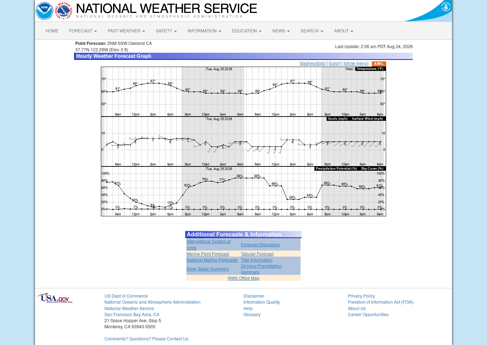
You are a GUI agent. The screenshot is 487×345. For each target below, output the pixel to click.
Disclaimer (254, 296)
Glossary (252, 314)
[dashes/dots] (312, 63)
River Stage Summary (207, 269)
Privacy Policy (361, 296)
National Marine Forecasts (211, 260)
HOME (52, 30)
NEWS (279, 30)
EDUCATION (245, 30)
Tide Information (256, 260)
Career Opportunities (368, 314)
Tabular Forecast (257, 254)
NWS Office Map (244, 278)
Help (248, 308)
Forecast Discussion (260, 244)
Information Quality (262, 302)
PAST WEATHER (125, 30)
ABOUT (342, 30)
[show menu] (356, 63)
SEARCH (310, 30)
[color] (334, 63)
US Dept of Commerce (126, 296)
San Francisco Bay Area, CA (131, 314)
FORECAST (81, 30)
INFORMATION (203, 30)
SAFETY (164, 30)
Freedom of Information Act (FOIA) (381, 302)
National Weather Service (129, 308)
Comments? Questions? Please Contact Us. (146, 338)
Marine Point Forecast (207, 254)
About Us (357, 308)
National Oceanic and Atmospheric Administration (152, 302)
